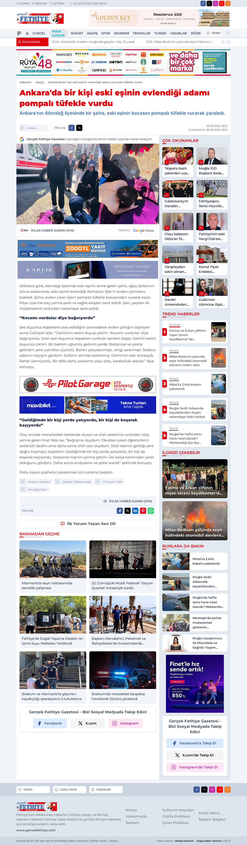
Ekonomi (121, 33)
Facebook (53, 723)
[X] (209, 3)
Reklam (41, 3)
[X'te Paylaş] (79, 128)
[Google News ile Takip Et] (143, 230)
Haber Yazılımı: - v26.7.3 (194, 840)
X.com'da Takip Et (198, 755)
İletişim (58, 3)
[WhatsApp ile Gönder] (151, 511)
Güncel (39, 33)
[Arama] (228, 33)
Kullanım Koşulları (178, 810)
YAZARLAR (103, 789)
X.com (90, 723)
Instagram (129, 723)
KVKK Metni (209, 813)
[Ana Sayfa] (27, 33)
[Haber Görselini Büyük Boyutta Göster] (87, 184)
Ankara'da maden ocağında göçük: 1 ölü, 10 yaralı (93, 42)
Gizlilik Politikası (176, 816)
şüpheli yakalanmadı (77, 482)
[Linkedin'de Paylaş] (135, 511)
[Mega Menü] (19, 33)
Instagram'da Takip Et (198, 767)
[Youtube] (221, 3)
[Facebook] (203, 3)
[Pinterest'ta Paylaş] (143, 511)
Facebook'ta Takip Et (198, 743)
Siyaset (77, 33)
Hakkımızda (136, 816)
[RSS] (228, 3)
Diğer (196, 33)
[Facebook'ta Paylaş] (72, 128)
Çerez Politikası (175, 823)
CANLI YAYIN (68, 789)
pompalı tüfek (113, 482)
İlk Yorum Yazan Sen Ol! (91, 523)
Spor (105, 33)
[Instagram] (215, 3)
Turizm (160, 33)
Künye (25, 3)
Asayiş (92, 33)
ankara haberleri (33, 128)
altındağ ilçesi (37, 489)
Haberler (25, 82)
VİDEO (216, 33)
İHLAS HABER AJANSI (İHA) (52, 230)
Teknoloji (141, 33)
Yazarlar (178, 33)
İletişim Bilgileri (212, 819)
